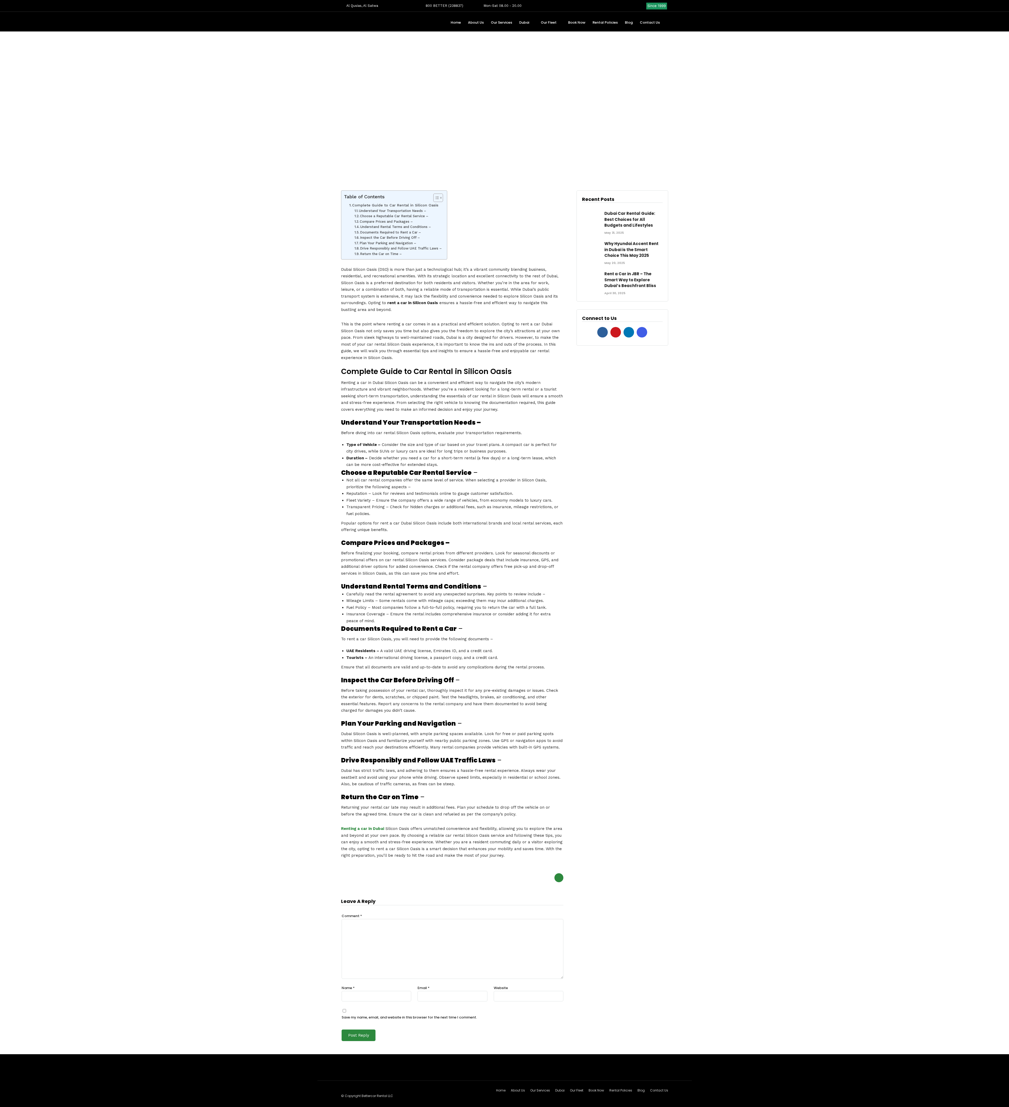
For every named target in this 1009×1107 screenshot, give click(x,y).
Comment (352, 915)
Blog (629, 22)
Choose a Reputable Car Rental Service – (394, 216)
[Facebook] (602, 332)
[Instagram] (642, 6)
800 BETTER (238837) (444, 6)
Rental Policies (605, 22)
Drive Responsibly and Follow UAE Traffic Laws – (401, 248)
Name (348, 987)
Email (424, 987)
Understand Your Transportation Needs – (392, 211)
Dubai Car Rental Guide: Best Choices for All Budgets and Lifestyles (629, 219)
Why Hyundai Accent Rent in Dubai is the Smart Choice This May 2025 (631, 249)
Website (501, 987)
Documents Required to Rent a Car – (390, 232)
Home (456, 22)
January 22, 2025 (486, 165)
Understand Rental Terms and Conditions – (395, 227)
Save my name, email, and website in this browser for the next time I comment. (409, 1017)
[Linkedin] (633, 6)
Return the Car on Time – (381, 254)
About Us (476, 22)
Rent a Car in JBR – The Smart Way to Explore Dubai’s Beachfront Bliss (630, 279)
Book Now (576, 22)
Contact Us (650, 22)
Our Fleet (549, 22)
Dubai (524, 22)
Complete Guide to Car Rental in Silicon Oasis (395, 205)
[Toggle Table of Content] (435, 197)
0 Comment (531, 165)
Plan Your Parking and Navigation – (387, 243)
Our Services (501, 22)
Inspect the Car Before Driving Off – (390, 238)
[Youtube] (625, 6)
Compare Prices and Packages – (386, 222)
